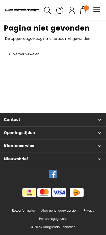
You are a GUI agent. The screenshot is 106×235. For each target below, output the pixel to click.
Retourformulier (23, 210)
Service (60, 10)
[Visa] (59, 192)
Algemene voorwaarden (59, 210)
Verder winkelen (26, 54)
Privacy (89, 210)
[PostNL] (77, 192)
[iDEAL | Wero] (29, 192)
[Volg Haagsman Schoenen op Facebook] (53, 174)
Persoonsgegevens (53, 218)
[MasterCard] (44, 192)
